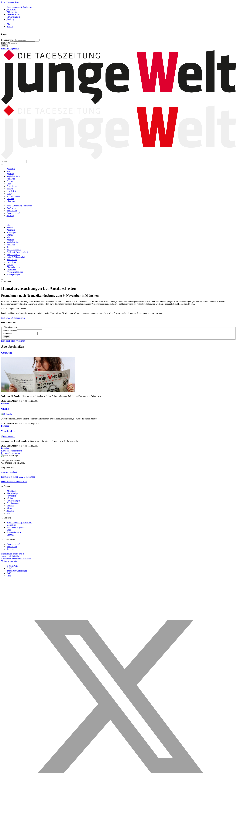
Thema (10, 181)
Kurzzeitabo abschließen (11, 451)
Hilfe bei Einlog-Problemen (13, 341)
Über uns (11, 201)
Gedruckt (6, 352)
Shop (9, 530)
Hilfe (9, 576)
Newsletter (11, 496)
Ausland (10, 174)
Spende (10, 26)
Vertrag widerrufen (9, 561)
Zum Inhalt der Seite (10, 2)
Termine (10, 198)
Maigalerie (11, 525)
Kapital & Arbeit (14, 176)
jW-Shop (10, 19)
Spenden (10, 549)
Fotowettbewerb (14, 532)
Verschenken (8, 431)
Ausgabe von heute (9, 472)
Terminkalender (13, 503)
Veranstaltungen (13, 17)
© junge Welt (12, 566)
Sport (9, 184)
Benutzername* (10, 331)
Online (5, 408)
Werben (10, 498)
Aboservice (11, 491)
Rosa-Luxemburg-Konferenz (19, 7)
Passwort (5, 43)
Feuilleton (11, 179)
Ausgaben (11, 169)
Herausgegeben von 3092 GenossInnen (18, 477)
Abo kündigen (13, 493)
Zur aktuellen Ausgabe (11, 453)
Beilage (10, 188)
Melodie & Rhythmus (16, 527)
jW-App (10, 510)
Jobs (8, 513)
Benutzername (7, 40)
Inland (9, 171)
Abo (8, 24)
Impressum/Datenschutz (17, 571)
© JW (9, 568)
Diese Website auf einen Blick (14, 481)
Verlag (9, 193)
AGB (9, 573)
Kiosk (9, 508)
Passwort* (7, 333)
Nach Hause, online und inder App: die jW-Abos (12, 555)
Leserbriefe (11, 191)
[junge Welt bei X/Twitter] (118, 813)
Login (4, 46)
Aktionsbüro (12, 12)
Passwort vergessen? (10, 48)
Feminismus (12, 186)
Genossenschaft (13, 14)
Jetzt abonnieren (13, 318)
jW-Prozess (11, 9)
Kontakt (10, 505)
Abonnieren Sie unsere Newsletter (16, 559)
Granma (10, 535)
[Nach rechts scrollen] (2, 279)
